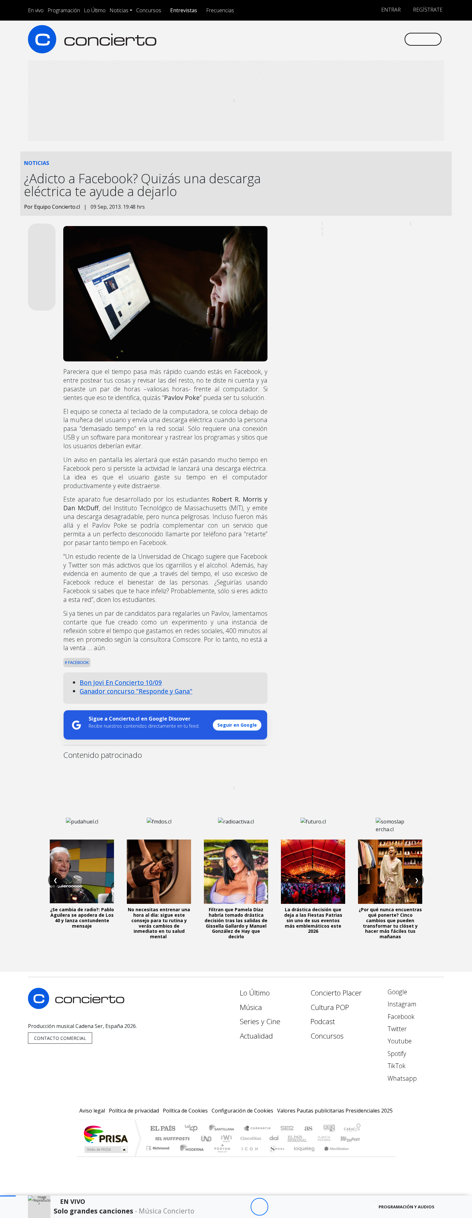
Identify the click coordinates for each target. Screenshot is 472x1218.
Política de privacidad (134, 1110)
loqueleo (302, 1156)
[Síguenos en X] (357, 39)
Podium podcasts (158, 1146)
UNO (206, 1138)
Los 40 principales (193, 1129)
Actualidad (256, 1036)
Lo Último (95, 10)
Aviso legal (92, 1110)
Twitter (396, 1028)
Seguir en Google (237, 725)
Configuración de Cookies (242, 1110)
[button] (8, 1195)
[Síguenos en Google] (325, 39)
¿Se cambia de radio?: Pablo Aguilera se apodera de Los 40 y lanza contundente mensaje (82, 917)
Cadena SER (287, 1129)
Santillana (223, 1129)
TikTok (396, 1065)
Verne (310, 1138)
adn (328, 1129)
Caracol (352, 1129)
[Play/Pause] (259, 1207)
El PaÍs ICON (248, 1156)
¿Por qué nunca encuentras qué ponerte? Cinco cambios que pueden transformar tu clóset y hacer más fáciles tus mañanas (390, 923)
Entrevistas (183, 10)
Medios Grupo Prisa (105, 1149)
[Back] (224, 1207)
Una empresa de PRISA (106, 1134)
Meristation (333, 1156)
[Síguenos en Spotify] (378, 39)
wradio (225, 1138)
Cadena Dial (330, 1138)
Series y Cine (260, 1021)
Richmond (158, 1156)
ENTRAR (390, 9)
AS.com (307, 1129)
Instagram (401, 1004)
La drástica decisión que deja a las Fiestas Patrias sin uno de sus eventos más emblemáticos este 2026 (313, 920)
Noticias (118, 10)
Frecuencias (220, 10)
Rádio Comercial (361, 1156)
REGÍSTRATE (427, 9)
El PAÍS (162, 1129)
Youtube (399, 1041)
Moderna (190, 1156)
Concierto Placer (336, 993)
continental (274, 1138)
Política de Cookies (185, 1110)
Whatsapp (401, 1078)
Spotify (396, 1053)
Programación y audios (406, 1207)
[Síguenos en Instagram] (335, 39)
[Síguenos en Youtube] (367, 39)
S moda (274, 1156)
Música (251, 1007)
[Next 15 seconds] (277, 1207)
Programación (64, 10)
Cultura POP (329, 1007)
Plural (220, 1156)
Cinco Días (249, 1138)
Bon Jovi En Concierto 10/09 (121, 682)
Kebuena (353, 1138)
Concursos (148, 10)
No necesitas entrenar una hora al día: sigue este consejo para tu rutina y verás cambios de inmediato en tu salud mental (159, 923)
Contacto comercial (60, 1038)
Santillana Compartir (257, 1129)
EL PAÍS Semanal (291, 1138)
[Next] (294, 1207)
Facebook (78, 662)
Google (396, 991)
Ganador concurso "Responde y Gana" (136, 691)
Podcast (322, 1021)
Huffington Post (171, 1138)
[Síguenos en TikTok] (388, 39)
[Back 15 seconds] (241, 1207)
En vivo (36, 10)
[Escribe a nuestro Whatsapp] (399, 39)
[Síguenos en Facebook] (346, 39)
